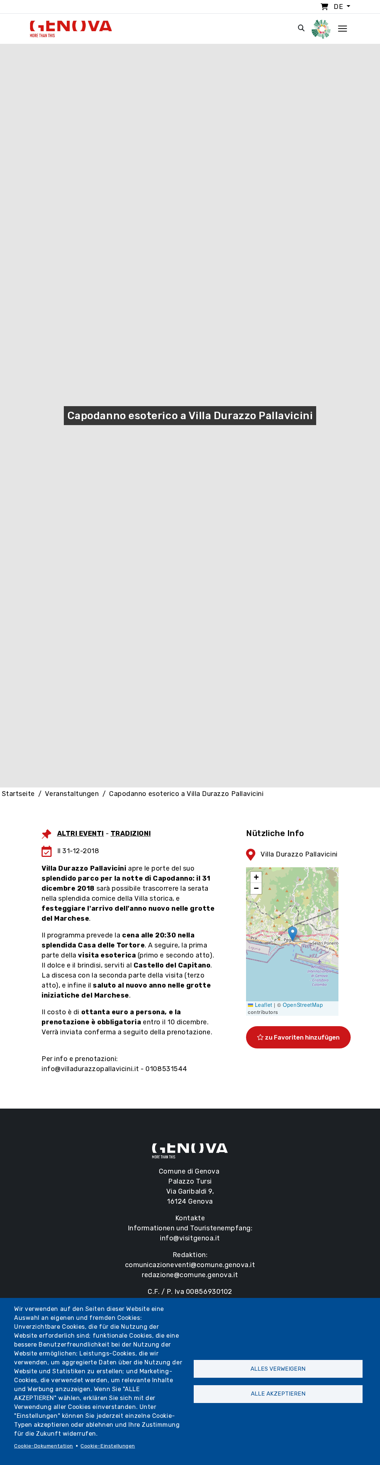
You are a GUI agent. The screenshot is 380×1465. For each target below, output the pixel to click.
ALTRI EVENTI (80, 833)
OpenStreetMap (303, 1004)
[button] (292, 934)
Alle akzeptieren (278, 1393)
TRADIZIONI (131, 833)
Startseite (18, 794)
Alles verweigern (277, 1369)
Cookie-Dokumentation (43, 1446)
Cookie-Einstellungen (108, 1446)
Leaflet (262, 1004)
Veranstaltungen (72, 794)
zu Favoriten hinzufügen (301, 1037)
